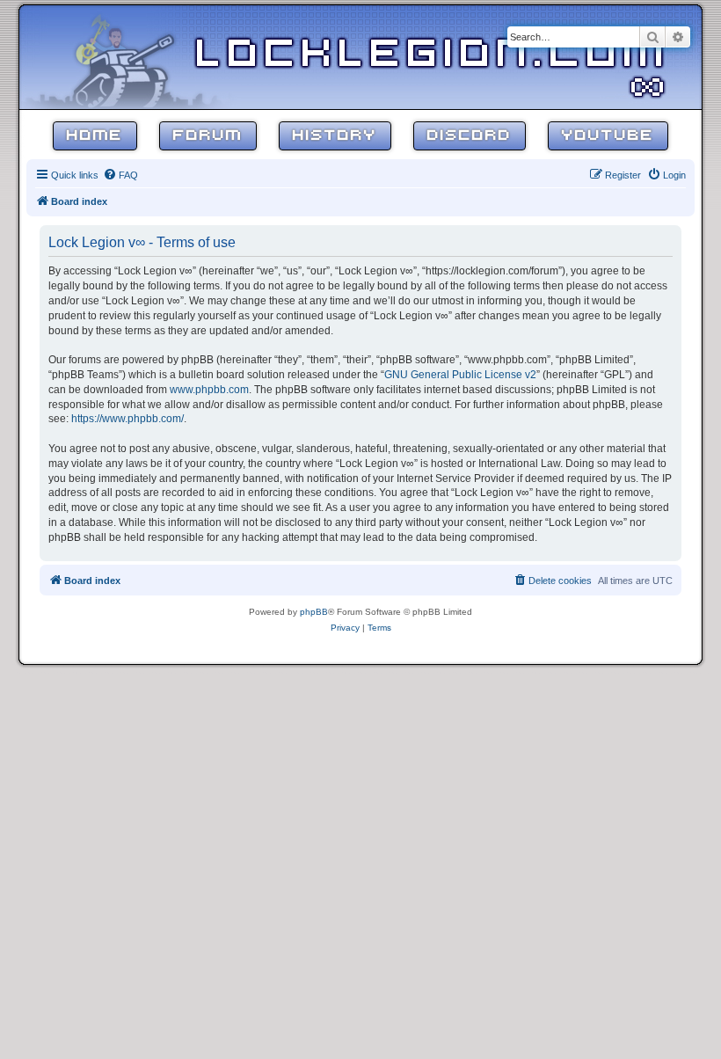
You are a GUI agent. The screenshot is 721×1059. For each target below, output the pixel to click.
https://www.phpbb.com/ (127, 419)
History (335, 136)
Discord (469, 136)
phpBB (314, 612)
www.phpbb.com (209, 389)
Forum (208, 136)
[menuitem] (120, 175)
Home (95, 136)
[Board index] (133, 56)
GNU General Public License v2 (460, 375)
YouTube (608, 136)
